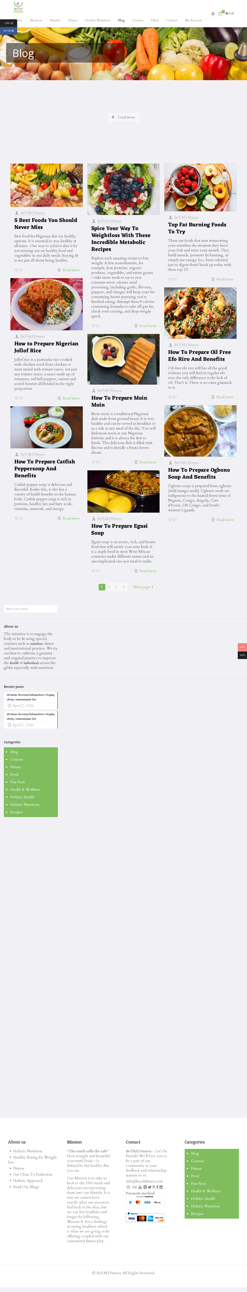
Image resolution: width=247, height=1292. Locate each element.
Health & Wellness (25, 789)
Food (14, 774)
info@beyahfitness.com (144, 1181)
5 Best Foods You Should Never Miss (45, 224)
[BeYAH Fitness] (18, 7)
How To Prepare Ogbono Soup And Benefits (199, 473)
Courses (16, 759)
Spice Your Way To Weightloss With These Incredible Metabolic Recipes (121, 239)
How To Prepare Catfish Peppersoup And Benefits (44, 469)
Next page (141, 587)
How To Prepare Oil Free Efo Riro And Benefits (199, 356)
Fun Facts (17, 782)
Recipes (16, 812)
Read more (71, 270)
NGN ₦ (10, 31)
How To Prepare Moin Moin (119, 401)
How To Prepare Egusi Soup (119, 530)
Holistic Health (22, 797)
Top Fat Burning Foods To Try (197, 228)
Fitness (15, 767)
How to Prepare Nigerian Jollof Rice (46, 347)
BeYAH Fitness (32, 213)
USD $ (11, 23)
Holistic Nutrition (24, 804)
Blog (14, 751)
